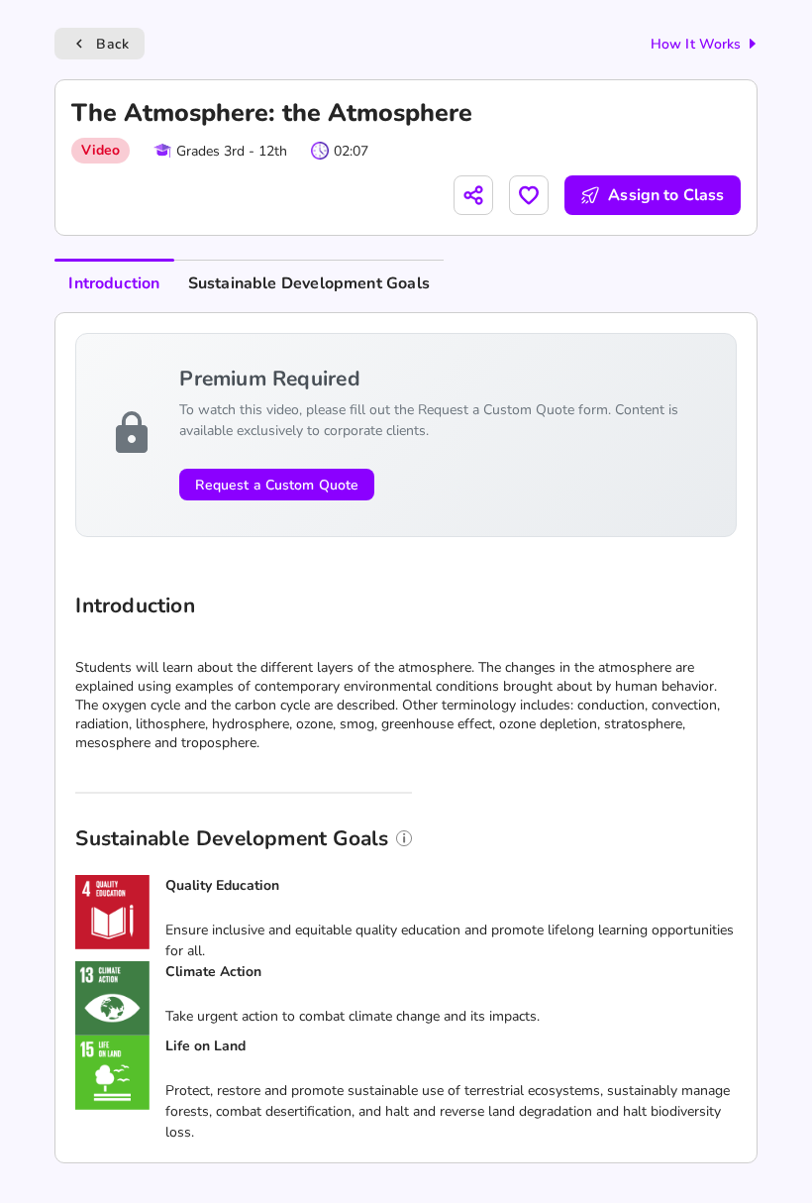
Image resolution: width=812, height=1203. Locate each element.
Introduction (113, 283)
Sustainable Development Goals (309, 283)
